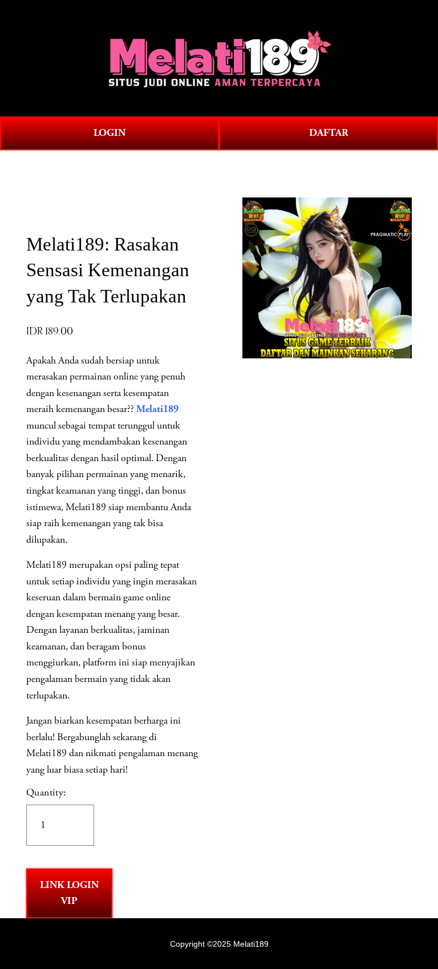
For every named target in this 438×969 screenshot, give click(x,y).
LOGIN (109, 133)
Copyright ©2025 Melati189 (219, 943)
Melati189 (157, 409)
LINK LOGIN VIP (69, 893)
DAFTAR (328, 133)
